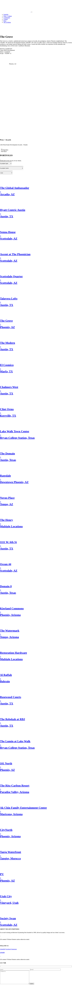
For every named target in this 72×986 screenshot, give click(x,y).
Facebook (8, 949)
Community (7, 17)
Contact (6, 19)
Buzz (5, 21)
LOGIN (2, 952)
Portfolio (6, 14)
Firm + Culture (8, 16)
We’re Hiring (7, 22)
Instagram (14, 949)
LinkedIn (2, 949)
